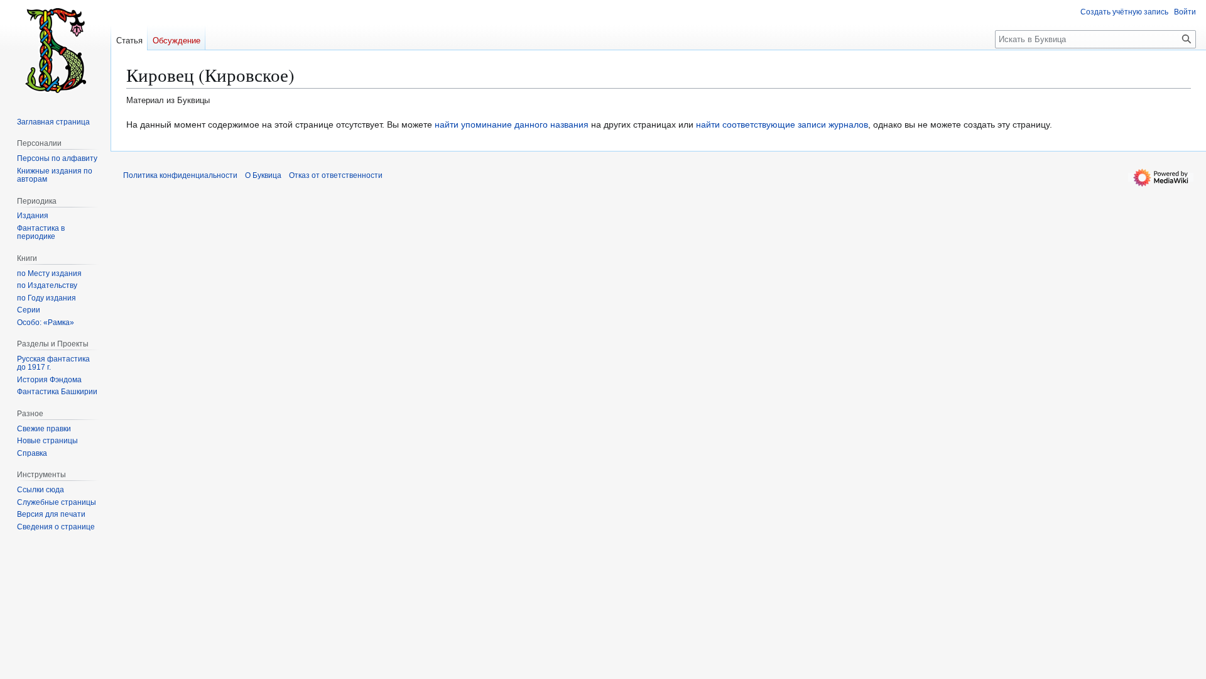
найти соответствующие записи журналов (782, 124)
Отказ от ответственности (336, 175)
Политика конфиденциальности (180, 175)
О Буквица (263, 175)
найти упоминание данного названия (512, 124)
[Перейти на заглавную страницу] (55, 50)
